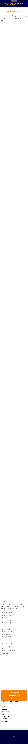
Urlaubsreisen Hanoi (6, 622)
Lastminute (4, 709)
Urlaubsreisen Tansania (7, 615)
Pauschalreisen (5, 711)
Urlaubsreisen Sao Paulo (7, 612)
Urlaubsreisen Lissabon (7, 645)
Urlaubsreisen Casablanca (7, 631)
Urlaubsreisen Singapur (7, 614)
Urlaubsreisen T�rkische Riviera (9, 650)
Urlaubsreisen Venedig (7, 643)
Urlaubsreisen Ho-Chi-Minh (8, 619)
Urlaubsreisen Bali (6, 652)
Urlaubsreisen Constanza (7, 648)
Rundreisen (4, 720)
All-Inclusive (5, 713)
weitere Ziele (5, 653)
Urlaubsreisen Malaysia (7, 629)
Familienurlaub (5, 716)
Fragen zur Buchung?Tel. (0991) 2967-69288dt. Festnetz (14, 695)
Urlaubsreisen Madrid (6, 633)
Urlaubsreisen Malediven (7, 647)
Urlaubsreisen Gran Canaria (8, 620)
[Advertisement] (14, 36)
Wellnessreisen (5, 721)
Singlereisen (5, 718)
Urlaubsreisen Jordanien (7, 628)
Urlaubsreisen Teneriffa (7, 634)
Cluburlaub (4, 715)
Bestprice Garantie (13, 701)
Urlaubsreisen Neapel (6, 638)
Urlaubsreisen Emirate (7, 617)
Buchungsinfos (4, 701)
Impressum (14, 738)
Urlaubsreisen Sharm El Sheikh (8, 636)
